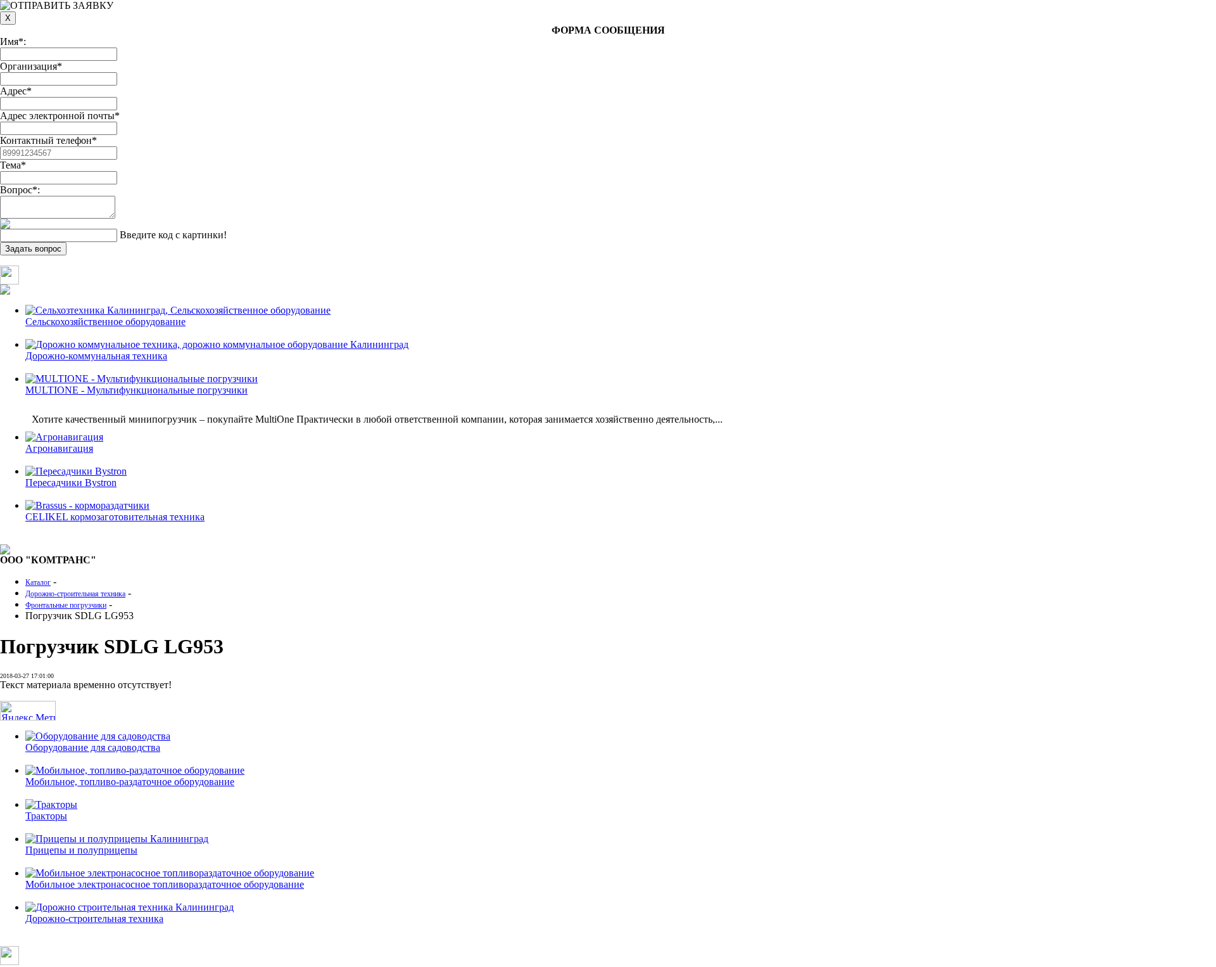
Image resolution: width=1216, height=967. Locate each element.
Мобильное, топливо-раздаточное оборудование (129, 781)
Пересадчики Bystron (71, 482)
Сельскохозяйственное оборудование (105, 321)
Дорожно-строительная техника (94, 918)
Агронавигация (59, 448)
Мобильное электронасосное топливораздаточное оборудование (164, 884)
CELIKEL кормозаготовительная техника (115, 516)
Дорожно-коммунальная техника (96, 355)
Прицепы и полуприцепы (81, 850)
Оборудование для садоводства (92, 747)
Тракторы (46, 815)
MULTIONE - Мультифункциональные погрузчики (136, 390)
